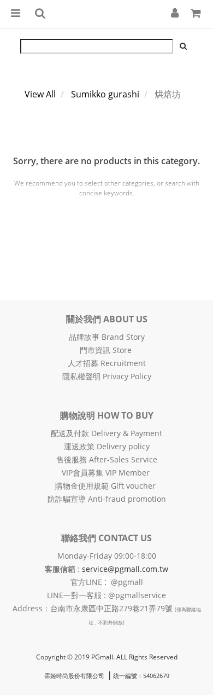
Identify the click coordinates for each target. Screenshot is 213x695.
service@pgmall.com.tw (125, 569)
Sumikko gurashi (105, 94)
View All (40, 94)
